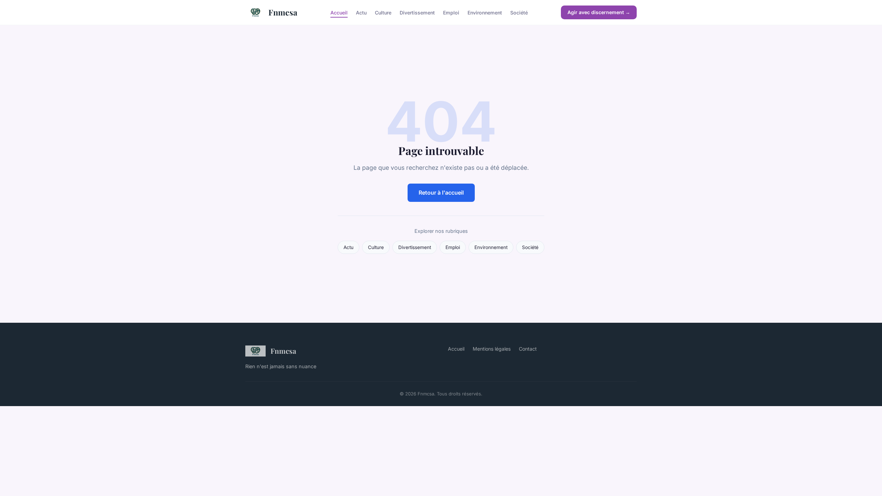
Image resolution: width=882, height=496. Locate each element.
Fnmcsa (282, 12)
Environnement (485, 12)
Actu (361, 12)
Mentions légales (492, 349)
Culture (383, 12)
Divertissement (417, 12)
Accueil (339, 12)
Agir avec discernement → (598, 12)
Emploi (451, 12)
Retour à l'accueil (441, 192)
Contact (528, 349)
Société (519, 12)
